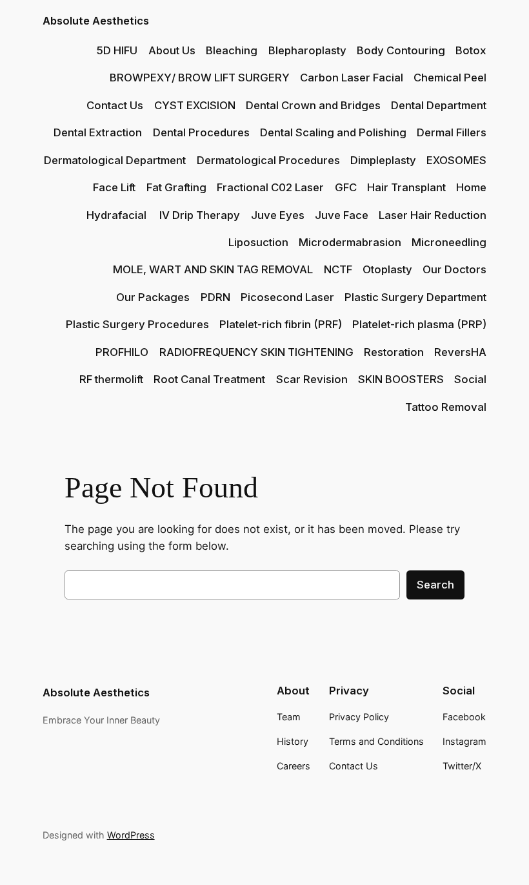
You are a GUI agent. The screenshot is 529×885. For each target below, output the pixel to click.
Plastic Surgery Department (415, 297)
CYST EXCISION (194, 105)
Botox (470, 50)
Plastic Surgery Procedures (137, 324)
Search (435, 584)
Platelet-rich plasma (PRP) (419, 324)
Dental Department (438, 105)
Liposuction (258, 242)
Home (471, 187)
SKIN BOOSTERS (401, 379)
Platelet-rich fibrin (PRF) (280, 324)
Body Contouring (401, 50)
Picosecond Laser (287, 297)
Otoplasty (387, 269)
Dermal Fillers (451, 132)
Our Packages (153, 297)
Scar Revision (312, 379)
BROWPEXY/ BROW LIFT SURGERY (200, 77)
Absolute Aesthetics (96, 20)
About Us (171, 50)
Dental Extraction (98, 132)
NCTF (338, 269)
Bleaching (231, 50)
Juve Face (341, 215)
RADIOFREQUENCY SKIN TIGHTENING (256, 352)
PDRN (215, 297)
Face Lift (114, 187)
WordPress (131, 834)
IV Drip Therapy (199, 215)
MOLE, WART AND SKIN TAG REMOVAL (213, 269)
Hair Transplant (406, 187)
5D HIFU (117, 50)
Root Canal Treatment (209, 379)
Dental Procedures (201, 132)
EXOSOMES (456, 160)
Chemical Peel (450, 77)
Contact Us (114, 105)
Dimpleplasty (383, 160)
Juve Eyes (277, 215)
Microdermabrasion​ (350, 242)
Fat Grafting (176, 187)
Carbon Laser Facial (351, 77)
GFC (346, 187)
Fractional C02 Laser (270, 187)
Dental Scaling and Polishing (333, 132)
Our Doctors (454, 269)
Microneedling (449, 242)
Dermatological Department (115, 160)
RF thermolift (111, 379)
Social (470, 379)
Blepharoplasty (307, 50)
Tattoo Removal (445, 407)
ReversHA (460, 352)
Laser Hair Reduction (432, 215)
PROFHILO (121, 352)
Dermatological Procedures (268, 160)
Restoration (394, 352)
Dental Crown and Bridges (313, 105)
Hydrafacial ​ (117, 215)
